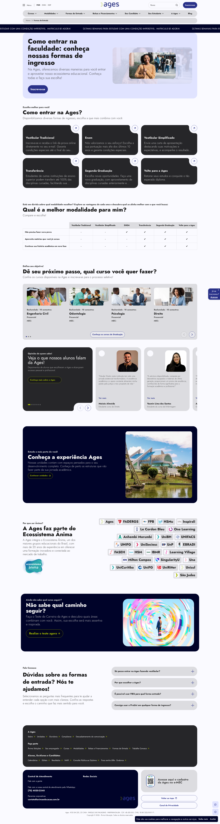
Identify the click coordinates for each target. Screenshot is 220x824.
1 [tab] (26, 336)
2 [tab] (28, 336)
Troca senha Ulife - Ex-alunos (112, 760)
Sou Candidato (131, 13)
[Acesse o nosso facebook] (85, 782)
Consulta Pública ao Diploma (85, 760)
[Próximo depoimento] (88, 408)
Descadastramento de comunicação (90, 736)
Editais (44, 760)
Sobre (30, 736)
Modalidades (50, 13)
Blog (190, 13)
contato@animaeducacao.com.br (44, 799)
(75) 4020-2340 (36, 790)
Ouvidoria (53, 736)
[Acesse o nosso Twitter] (105, 782)
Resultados (56, 760)
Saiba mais (203, 819)
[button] (184, 335)
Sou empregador (52, 748)
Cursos (31, 13)
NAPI (67, 760)
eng (44, 5)
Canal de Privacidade (169, 805)
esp (49, 5)
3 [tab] (30, 336)
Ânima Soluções (34, 748)
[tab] (29, 404)
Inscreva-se (190, 5)
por (38, 5)
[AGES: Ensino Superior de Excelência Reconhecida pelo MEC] (110, 5)
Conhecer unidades (39, 475)
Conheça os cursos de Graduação (107, 334)
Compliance (66, 736)
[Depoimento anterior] (80, 408)
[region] (110, 236)
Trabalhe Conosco (139, 748)
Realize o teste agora (43, 633)
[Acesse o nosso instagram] (95, 782)
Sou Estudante (154, 13)
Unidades (41, 736)
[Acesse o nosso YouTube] (116, 782)
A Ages (174, 13)
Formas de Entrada (74, 13)
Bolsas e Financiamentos (104, 13)
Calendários (32, 760)
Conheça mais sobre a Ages (42, 380)
